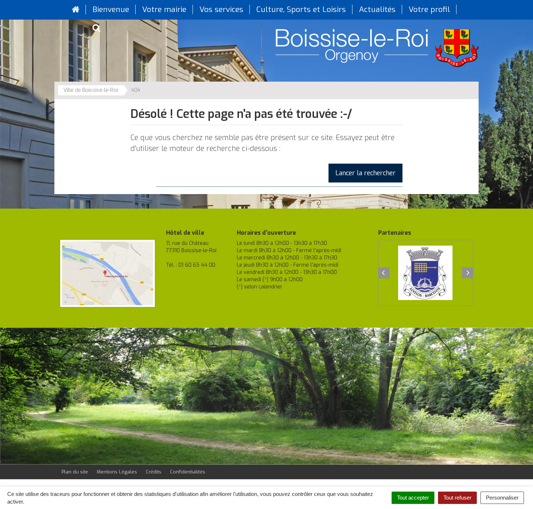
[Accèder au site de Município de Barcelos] (425, 273)
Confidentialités (187, 472)
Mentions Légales (117, 472)
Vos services (221, 9)
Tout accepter (413, 497)
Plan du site (75, 472)
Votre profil (429, 9)
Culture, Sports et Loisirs (301, 9)
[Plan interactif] (107, 273)
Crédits (153, 472)
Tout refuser (457, 497)
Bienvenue (110, 9)
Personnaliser (502, 497)
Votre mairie (164, 9)
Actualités (377, 9)
